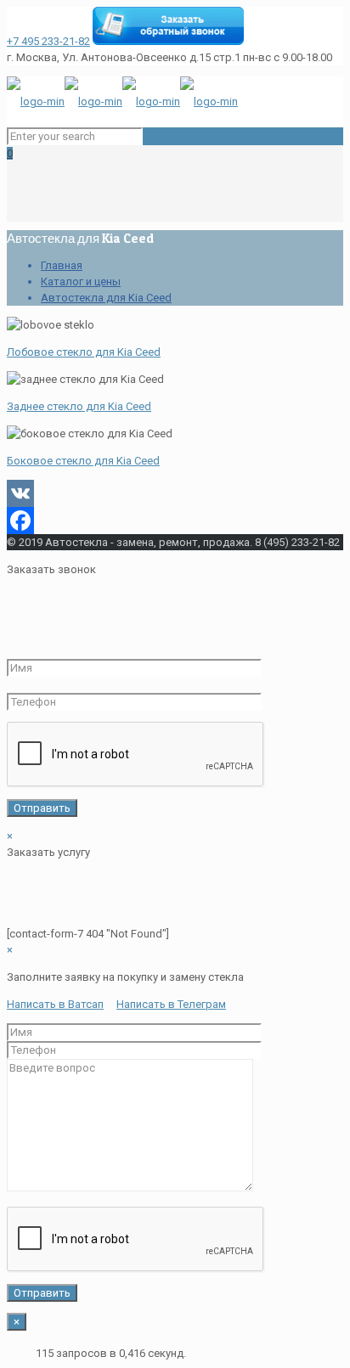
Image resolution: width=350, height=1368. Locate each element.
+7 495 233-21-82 (48, 41)
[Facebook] (175, 520)
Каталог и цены (81, 281)
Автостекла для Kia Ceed (106, 297)
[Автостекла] (122, 101)
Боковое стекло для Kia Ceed (83, 460)
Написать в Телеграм (171, 1004)
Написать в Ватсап (55, 1004)
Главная (61, 265)
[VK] (175, 493)
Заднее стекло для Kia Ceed (79, 406)
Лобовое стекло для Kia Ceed (84, 352)
